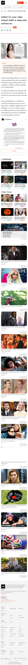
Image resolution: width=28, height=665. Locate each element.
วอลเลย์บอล (3, 645)
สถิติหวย (11, 653)
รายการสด (2, 608)
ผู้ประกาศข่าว (21, 608)
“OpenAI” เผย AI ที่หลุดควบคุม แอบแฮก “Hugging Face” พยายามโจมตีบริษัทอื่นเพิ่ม (21, 185)
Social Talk (21, 629)
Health (20, 615)
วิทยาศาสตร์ (12, 629)
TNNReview (21, 651)
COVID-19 (12, 636)
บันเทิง (5, 11)
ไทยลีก (2, 647)
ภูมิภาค (20, 631)
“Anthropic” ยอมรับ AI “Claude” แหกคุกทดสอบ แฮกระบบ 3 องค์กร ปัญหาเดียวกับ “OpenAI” (7, 171)
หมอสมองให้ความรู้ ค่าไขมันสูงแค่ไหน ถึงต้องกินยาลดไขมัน (20, 204)
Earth (9, 220)
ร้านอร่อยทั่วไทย (4, 651)
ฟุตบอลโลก (21, 645)
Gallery (2, 638)
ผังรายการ (3, 610)
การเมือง (2, 629)
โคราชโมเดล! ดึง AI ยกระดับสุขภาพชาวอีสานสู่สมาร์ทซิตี (21, 171)
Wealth (11, 615)
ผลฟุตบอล (3, 642)
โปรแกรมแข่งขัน (12, 642)
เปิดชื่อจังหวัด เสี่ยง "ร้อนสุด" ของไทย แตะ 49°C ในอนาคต (6, 218)
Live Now (21, 2)
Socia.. (22, 220)
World (2, 615)
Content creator (4, 622)
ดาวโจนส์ (2, 636)
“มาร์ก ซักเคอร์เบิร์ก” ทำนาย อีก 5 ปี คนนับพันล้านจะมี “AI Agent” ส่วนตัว (7, 185)
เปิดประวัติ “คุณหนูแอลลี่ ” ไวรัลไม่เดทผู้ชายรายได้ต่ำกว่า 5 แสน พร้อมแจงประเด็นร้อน (21, 218)
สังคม (20, 627)
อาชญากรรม (3, 631)
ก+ (9, 7)
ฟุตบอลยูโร (12, 645)
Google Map (3, 593)
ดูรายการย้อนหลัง (13, 608)
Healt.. (22, 206)
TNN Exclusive (12, 627)
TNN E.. (9, 206)
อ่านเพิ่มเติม (14, 151)
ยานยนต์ (2, 633)
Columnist (12, 622)
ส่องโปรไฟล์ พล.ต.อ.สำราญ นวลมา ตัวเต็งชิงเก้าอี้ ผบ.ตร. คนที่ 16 (7, 204)
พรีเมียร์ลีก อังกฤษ (22, 642)
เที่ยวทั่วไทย (12, 651)
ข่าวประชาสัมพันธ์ (21, 636)
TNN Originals (21, 617)
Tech (9, 174)
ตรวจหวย (2, 653)
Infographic (21, 633)
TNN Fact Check (13, 633)
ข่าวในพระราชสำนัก (4, 627)
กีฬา (22, 174)
